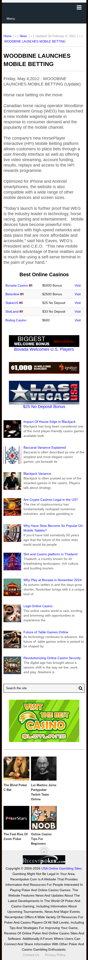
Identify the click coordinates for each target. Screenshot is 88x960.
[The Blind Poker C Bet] (16, 769)
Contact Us (31, 955)
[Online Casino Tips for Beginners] (44, 818)
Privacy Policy (55, 955)
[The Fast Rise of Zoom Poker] (16, 818)
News (23, 36)
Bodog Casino (15, 320)
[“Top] (44, 851)
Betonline (12, 294)
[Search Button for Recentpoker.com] (80, 688)
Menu (11, 18)
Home (7, 36)
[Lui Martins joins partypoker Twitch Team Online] (44, 769)
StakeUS (11, 303)
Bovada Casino (16, 285)
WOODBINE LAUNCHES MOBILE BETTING (34, 41)
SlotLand (12, 311)
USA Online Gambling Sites (61, 868)
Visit (78, 285)
